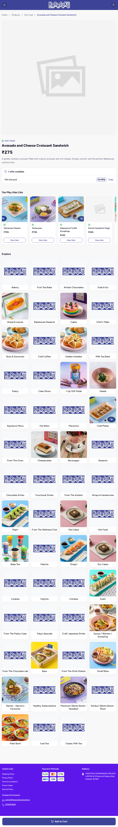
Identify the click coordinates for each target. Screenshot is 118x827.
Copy (111, 179)
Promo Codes (7, 785)
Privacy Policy (7, 778)
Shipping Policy (8, 774)
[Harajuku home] (59, 5)
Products (16, 15)
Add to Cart (61, 821)
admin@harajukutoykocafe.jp (17, 800)
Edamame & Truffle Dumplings (68, 229)
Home (4, 15)
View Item (14, 240)
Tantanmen (37, 228)
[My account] (113, 5)
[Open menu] (4, 5)
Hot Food (28, 15)
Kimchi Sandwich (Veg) (99, 228)
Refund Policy (7, 789)
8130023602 (10, 804)
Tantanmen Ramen (12, 228)
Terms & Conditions (10, 782)
